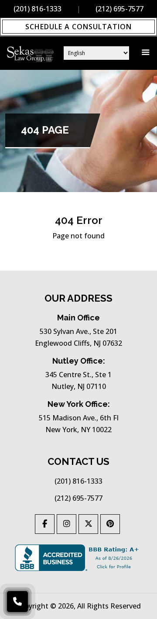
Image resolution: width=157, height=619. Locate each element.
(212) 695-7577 (78, 498)
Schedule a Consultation (78, 26)
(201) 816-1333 (37, 9)
